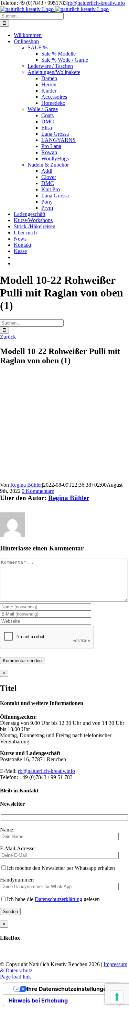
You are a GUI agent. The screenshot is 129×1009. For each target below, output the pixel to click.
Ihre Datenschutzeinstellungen (68, 988)
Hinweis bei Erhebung (38, 1000)
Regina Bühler (26, 485)
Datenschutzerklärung (58, 899)
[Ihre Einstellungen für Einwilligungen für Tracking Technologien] (116, 997)
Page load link (15, 977)
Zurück (8, 337)
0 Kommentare (38, 491)
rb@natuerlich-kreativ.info (96, 3)
